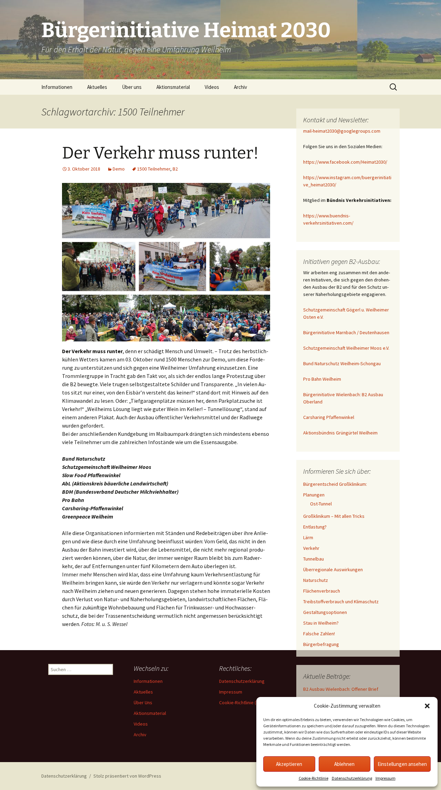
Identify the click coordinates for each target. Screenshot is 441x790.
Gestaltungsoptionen (325, 612)
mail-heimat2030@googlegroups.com (341, 131)
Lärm (308, 537)
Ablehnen (344, 764)
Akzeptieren (289, 764)
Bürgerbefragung (321, 644)
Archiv (240, 87)
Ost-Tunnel (321, 504)
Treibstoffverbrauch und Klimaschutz (341, 601)
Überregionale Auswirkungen (333, 569)
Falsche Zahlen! (319, 633)
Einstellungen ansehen (402, 764)
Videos (212, 87)
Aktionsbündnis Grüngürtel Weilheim (340, 433)
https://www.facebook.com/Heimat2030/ (345, 162)
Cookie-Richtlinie (313, 778)
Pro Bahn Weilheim (322, 379)
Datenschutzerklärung (352, 778)
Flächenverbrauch (321, 591)
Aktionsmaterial (173, 87)
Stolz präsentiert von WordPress (127, 776)
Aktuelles (97, 87)
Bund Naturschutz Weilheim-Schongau (342, 363)
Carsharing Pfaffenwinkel (328, 417)
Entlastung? (315, 527)
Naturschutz (315, 580)
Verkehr (311, 548)
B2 (175, 169)
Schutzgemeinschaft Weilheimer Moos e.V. (346, 348)
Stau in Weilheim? (321, 623)
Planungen (314, 495)
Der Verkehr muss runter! (160, 153)
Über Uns (143, 702)
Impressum (386, 778)
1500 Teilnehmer (153, 169)
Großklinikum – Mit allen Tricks (334, 516)
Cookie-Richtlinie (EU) (241, 702)
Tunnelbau (313, 559)
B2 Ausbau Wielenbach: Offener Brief (340, 689)
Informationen (56, 87)
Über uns (132, 87)
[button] (427, 705)
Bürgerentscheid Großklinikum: (335, 484)
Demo (119, 169)
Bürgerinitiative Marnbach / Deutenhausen (346, 332)
